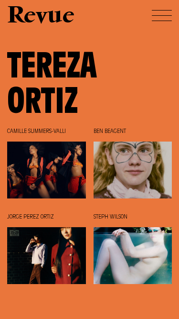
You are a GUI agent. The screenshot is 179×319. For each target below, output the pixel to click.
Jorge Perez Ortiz (30, 217)
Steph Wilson (110, 217)
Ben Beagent (110, 131)
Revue (40, 16)
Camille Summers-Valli (36, 131)
